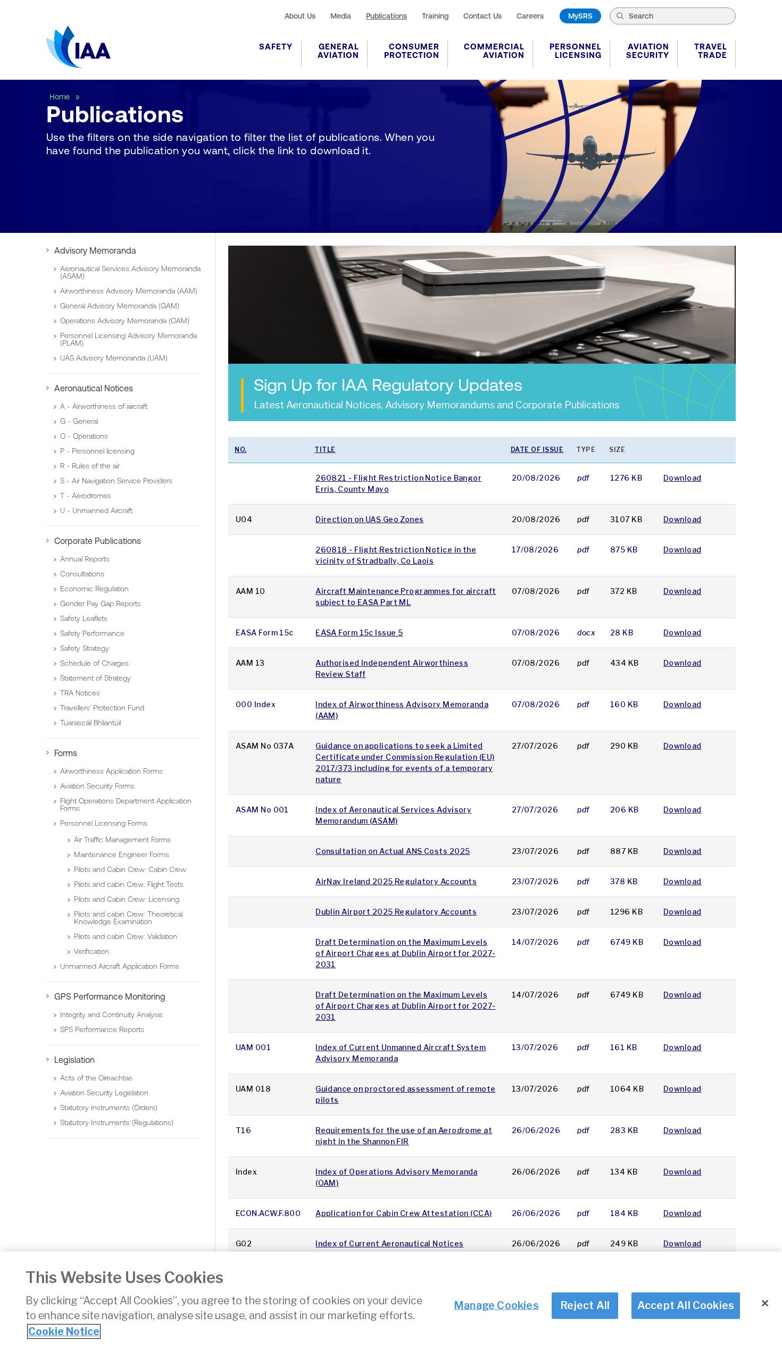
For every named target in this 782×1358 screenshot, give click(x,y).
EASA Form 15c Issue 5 (359, 632)
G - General (79, 421)
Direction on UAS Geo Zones (369, 519)
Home (60, 97)
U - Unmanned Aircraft (96, 510)
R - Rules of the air (90, 466)
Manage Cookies (496, 1305)
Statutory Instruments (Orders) (108, 1107)
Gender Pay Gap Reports (100, 603)
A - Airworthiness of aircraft (103, 406)
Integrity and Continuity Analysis (111, 1014)
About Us (300, 16)
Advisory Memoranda (95, 250)
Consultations (82, 573)
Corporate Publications (97, 541)
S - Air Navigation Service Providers (116, 480)
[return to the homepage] (78, 47)
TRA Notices (80, 693)
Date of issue (537, 450)
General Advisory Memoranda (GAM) (119, 305)
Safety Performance (92, 633)
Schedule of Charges (94, 663)
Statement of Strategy (95, 678)
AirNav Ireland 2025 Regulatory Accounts (396, 881)
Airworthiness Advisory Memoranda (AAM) (128, 291)
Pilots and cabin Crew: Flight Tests (129, 884)
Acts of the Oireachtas (96, 1078)
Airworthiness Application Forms (111, 771)
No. (241, 450)
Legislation (74, 1059)
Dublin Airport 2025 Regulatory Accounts (396, 911)
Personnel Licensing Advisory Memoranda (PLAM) (128, 339)
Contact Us (482, 16)
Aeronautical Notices (93, 388)
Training (435, 16)
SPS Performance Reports (102, 1029)
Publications (386, 16)
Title (325, 450)
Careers (530, 16)
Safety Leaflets (83, 618)
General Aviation (338, 51)
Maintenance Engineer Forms (121, 854)
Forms (65, 753)
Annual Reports (85, 559)
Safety (276, 46)
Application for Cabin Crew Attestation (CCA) (403, 1213)
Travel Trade (710, 51)
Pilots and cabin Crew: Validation (125, 936)
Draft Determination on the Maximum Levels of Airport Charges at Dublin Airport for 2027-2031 (405, 953)
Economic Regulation (94, 588)
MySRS (580, 16)
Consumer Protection (411, 51)
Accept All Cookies (686, 1305)
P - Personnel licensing (97, 451)
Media (340, 16)
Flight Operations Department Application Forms (126, 804)
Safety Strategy (84, 648)
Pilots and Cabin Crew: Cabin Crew (130, 869)
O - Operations (84, 436)
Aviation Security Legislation (104, 1092)
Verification (91, 951)
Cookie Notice (63, 1331)
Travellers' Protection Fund (102, 707)
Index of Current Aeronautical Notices (389, 1243)
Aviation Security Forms (97, 786)
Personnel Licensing (576, 51)
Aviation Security (647, 51)
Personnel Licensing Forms (103, 823)
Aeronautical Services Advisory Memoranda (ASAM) (130, 272)
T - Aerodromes (85, 495)
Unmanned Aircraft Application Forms (119, 966)
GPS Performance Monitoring (109, 996)
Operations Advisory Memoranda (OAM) (124, 320)
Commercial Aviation (494, 51)
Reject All (585, 1305)
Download (682, 477)
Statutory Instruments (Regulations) (116, 1122)
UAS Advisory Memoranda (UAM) (114, 358)
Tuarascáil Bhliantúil (90, 722)
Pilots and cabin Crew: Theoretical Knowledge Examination (128, 917)
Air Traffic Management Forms (122, 839)
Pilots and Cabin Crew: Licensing (126, 899)
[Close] (765, 1303)
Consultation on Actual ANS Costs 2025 (392, 851)
